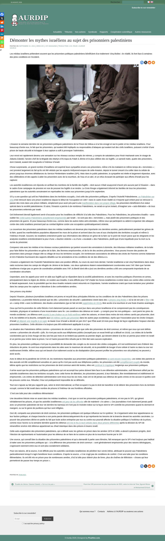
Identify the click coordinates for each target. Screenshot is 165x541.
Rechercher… (116, 2)
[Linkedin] (2, 26)
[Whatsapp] (2, 42)
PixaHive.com (94, 538)
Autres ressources (143, 32)
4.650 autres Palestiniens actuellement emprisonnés (43, 218)
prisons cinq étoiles (117, 300)
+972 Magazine (51, 46)
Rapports (104, 32)
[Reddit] (149, 62)
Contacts (101, 511)
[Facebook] (142, 62)
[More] (153, 62)
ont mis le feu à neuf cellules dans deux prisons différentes (93, 423)
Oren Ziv (40, 46)
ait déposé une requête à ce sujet (32, 321)
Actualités (57, 32)
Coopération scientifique (121, 32)
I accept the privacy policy (33, 523)
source (13, 48)
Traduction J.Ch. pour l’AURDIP (71, 46)
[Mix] (2, 38)
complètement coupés (130, 362)
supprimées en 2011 (91, 303)
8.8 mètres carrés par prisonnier (65, 318)
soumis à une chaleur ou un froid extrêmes (62, 314)
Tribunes (68, 32)
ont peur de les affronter (73, 402)
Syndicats (92, 32)
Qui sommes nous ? (87, 511)
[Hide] (1, 50)
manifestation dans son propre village (98, 203)
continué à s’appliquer (104, 365)
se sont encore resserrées (119, 359)
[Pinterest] (2, 30)
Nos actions (80, 32)
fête (147, 300)
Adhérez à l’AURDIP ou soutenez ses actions (125, 511)
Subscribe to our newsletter (143, 8)
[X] (145, 62)
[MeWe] (2, 34)
